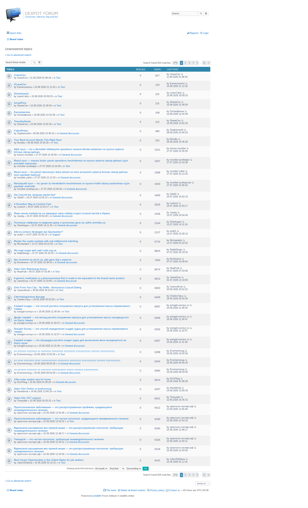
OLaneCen (20, 84)
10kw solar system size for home (32, 379)
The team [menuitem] (111, 490)
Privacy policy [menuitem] (157, 490)
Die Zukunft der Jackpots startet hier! (35, 194)
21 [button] (204, 63)
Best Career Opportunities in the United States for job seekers (49, 459)
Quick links (16, 33)
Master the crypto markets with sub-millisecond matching (46, 241)
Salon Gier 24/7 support (27, 397)
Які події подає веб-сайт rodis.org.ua (35, 250)
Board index (16, 490)
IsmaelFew (20, 102)
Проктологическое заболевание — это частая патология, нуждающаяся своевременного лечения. (71, 418)
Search (201, 13)
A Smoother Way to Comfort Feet (32, 204)
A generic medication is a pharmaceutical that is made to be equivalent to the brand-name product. (69, 278)
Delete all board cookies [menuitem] (133, 490)
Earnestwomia (22, 112)
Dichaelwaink (21, 93)
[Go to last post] (182, 74)
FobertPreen (21, 130)
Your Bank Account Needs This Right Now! (38, 139)
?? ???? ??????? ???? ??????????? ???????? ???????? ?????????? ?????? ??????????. (67, 360)
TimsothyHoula (22, 121)
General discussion (69, 133)
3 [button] (189, 63)
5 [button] (197, 63)
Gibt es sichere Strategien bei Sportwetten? (38, 231)
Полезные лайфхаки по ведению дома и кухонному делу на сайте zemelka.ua (59, 222)
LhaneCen (20, 75)
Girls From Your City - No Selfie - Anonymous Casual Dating (47, 287)
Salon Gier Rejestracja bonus (30, 268)
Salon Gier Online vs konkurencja (33, 388)
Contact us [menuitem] (174, 490)
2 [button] (185, 63)
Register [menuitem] (194, 33)
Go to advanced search (19, 55)
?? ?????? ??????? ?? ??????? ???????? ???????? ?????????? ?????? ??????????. (64, 351)
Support (56, 234)
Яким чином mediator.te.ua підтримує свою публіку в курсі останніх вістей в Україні (62, 213)
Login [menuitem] (206, 33)
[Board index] (19, 17)
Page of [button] (175, 63)
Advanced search (206, 13)
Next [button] (208, 63)
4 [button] (193, 63)
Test (58, 77)
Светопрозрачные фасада (29, 296)
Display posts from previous (80, 468)
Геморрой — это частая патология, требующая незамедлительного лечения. (59, 439)
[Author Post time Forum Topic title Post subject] (117, 468)
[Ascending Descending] (134, 468)
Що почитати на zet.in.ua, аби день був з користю (42, 259)
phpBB (96, 496)
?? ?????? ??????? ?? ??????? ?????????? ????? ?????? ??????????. (56, 370)
